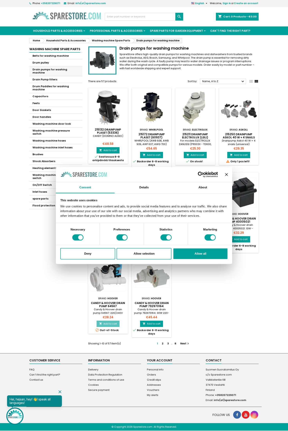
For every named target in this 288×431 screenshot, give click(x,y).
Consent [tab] (85, 187)
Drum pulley (41, 62)
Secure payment (99, 390)
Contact (214, 360)
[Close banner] (226, 174)
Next (185, 343)
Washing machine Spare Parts (54, 49)
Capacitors (40, 96)
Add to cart (108, 150)
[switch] (122, 237)
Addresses (154, 385)
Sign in (227, 3)
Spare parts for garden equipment (176, 31)
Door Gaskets (42, 110)
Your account (159, 360)
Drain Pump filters (45, 79)
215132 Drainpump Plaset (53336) (108, 131)
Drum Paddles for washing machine (51, 87)
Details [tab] (144, 187)
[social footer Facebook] (237, 415)
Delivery (93, 369)
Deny (87, 253)
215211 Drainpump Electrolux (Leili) (195, 135)
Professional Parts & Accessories (116, 31)
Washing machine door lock (52, 124)
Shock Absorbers (44, 161)
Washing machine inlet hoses (52, 147)
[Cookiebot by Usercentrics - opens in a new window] (201, 174)
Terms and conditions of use (106, 380)
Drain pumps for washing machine (50, 71)
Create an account (246, 3)
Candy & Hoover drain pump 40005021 (239, 220)
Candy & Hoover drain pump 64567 (108, 304)
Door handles (42, 117)
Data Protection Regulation (105, 375)
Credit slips (154, 380)
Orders (151, 375)
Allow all (200, 253)
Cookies (93, 385)
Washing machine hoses (49, 140)
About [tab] (202, 187)
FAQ (31, 369)
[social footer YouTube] (246, 415)
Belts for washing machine (51, 56)
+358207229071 (50, 3)
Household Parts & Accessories (57, 31)
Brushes (38, 154)
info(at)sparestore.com (90, 3)
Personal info (155, 369)
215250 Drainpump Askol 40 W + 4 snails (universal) (239, 137)
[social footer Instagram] (254, 415)
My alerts (152, 395)
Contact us (36, 380)
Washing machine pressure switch (51, 132)
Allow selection (144, 253)
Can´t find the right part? (230, 31)
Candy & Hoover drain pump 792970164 (152, 304)
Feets (36, 103)
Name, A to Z (223, 81)
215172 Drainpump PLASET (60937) (152, 135)
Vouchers (153, 390)
